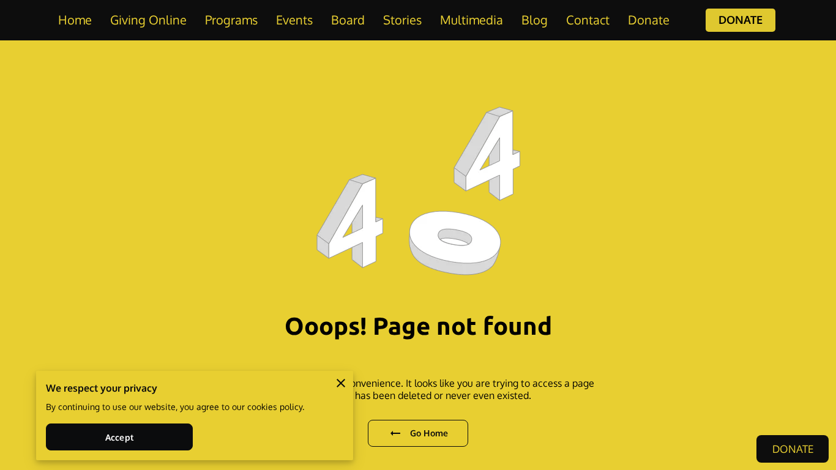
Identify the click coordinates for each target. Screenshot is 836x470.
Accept (119, 437)
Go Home (429, 433)
